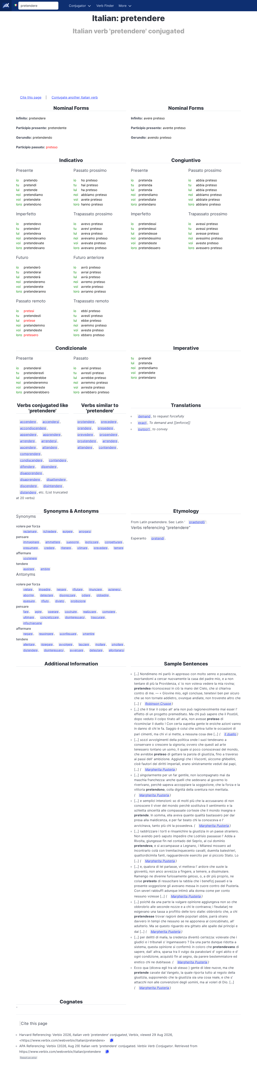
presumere (30, 547)
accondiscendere (33, 428)
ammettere (52, 542)
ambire (45, 569)
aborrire (28, 595)
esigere (67, 531)
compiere (108, 611)
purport (144, 429)
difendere (27, 467)
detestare (46, 595)
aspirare (28, 569)
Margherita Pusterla (160, 769)
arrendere (27, 441)
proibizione (78, 601)
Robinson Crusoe (158, 704)
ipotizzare (91, 542)
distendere (28, 492)
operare (53, 611)
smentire (88, 633)
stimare (82, 547)
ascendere (28, 447)
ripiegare (47, 644)
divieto (59, 601)
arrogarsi (85, 531)
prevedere (85, 434)
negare (61, 589)
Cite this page (30, 97)
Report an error (28, 1057)
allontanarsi (116, 650)
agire (38, 611)
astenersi (114, 589)
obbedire (103, 595)
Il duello (230, 734)
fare (26, 611)
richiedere (49, 531)
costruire (71, 611)
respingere (46, 633)
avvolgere (65, 644)
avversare (76, 650)
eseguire (29, 601)
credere (49, 547)
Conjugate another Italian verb (75, 97)
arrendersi (49, 441)
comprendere (30, 454)
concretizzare (49, 617)
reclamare (30, 531)
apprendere (51, 434)
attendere (49, 447)
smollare (117, 644)
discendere (28, 486)
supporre (72, 542)
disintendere (52, 486)
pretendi (157, 538)
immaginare (31, 542)
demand (144, 416)
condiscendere (31, 460)
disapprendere (31, 473)
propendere (108, 434)
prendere (84, 428)
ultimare (28, 617)
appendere (28, 434)
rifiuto (45, 601)
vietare (27, 589)
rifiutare (77, 589)
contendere (57, 460)
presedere (105, 428)
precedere (108, 422)
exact (142, 423)
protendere (86, 422)
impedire (44, 589)
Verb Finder (105, 6)
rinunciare (95, 589)
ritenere (66, 547)
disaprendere (30, 479)
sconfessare (68, 633)
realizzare (89, 611)
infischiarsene (32, 623)
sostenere (30, 558)
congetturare (113, 542)
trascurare (98, 617)
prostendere (87, 441)
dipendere (48, 467)
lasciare (84, 644)
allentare (29, 644)
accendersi (51, 422)
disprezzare (67, 595)
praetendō (197, 522)
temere (118, 547)
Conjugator (77, 6)
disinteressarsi (75, 617)
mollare (100, 644)
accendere (28, 422)
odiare (86, 595)
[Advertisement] (128, 63)
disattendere (56, 479)
